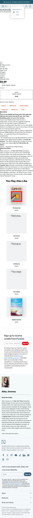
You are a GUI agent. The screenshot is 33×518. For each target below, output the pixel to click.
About (3, 493)
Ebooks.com (14, 109)
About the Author (5, 148)
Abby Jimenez (6, 65)
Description (3, 112)
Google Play (4, 109)
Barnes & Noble (24, 105)
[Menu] (3, 6)
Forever (2, 76)
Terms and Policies (7, 502)
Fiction (2, 147)
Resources (5, 498)
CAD (17, 15)
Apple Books (12, 105)
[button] (16, 63)
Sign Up (25, 343)
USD (17, 12)
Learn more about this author (10, 433)
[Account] (26, 6)
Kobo (23, 109)
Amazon (3, 105)
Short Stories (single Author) (14, 147)
